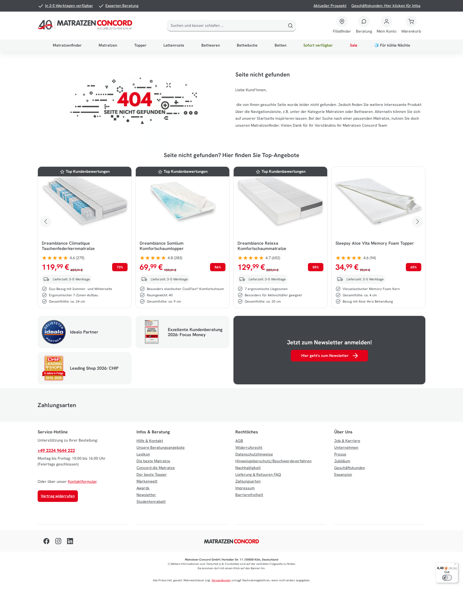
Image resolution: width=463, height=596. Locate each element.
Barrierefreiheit (249, 494)
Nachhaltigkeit (248, 467)
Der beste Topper (151, 474)
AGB (239, 440)
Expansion (343, 474)
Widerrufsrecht (248, 447)
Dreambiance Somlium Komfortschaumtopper (162, 246)
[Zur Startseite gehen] (86, 25)
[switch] (447, 578)
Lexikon (143, 454)
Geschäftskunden (349, 467)
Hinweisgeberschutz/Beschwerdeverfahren (273, 461)
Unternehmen (346, 447)
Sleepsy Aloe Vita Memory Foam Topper (374, 243)
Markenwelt (146, 481)
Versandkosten (221, 580)
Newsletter (146, 494)
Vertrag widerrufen (58, 496)
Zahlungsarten (248, 481)
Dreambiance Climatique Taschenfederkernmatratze (68, 246)
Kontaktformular (82, 481)
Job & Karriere (347, 440)
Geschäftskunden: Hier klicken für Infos (386, 5)
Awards (143, 488)
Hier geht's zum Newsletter (325, 355)
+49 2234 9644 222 (56, 450)
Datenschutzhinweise (254, 454)
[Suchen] (290, 25)
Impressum (245, 488)
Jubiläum (342, 461)
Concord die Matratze (155, 467)
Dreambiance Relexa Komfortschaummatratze (262, 246)
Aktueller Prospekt (330, 5)
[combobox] (226, 25)
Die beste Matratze (153, 461)
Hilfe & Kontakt (149, 440)
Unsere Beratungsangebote (160, 447)
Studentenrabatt (151, 501)
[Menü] (455, 565)
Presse (340, 454)
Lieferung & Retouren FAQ (258, 474)
